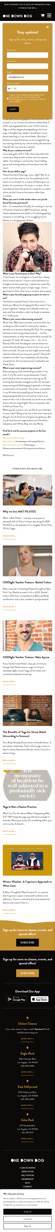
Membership (28, 1179)
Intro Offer (28, 1171)
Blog (27, 1182)
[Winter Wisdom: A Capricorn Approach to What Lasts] (27, 860)
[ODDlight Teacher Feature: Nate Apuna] (27, 635)
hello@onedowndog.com (27, 1032)
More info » (27, 1038)
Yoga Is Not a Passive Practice (20, 807)
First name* (11, 50)
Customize (28, 1218)
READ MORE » (9, 536)
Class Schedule (27, 1167)
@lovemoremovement (13, 444)
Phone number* (13, 83)
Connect (27, 1186)
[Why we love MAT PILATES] (27, 490)
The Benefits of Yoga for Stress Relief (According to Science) (24, 734)
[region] (27, 1210)
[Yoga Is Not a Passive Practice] (27, 785)
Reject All (27, 1226)
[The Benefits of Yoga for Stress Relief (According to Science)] (27, 710)
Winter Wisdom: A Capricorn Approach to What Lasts (27, 883)
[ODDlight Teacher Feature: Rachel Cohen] (27, 560)
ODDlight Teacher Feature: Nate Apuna (26, 657)
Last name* (11, 61)
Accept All (27, 1211)
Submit (13, 109)
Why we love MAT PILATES (19, 511)
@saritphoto (9, 441)
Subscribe (27, 942)
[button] (9, 88)
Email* (9, 72)
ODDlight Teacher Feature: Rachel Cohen (27, 582)
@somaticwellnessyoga (13, 438)
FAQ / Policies (27, 1175)
